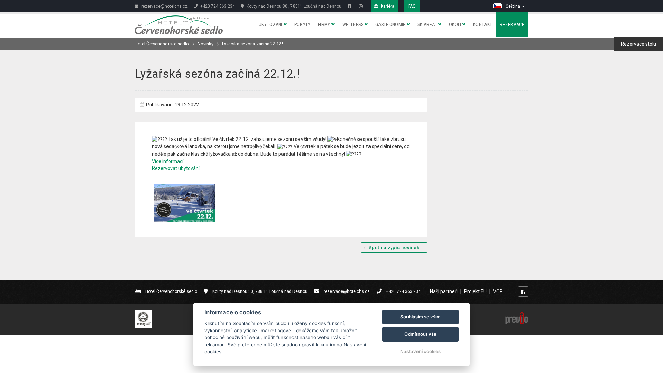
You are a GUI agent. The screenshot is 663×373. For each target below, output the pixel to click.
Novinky (205, 43)
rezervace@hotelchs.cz (164, 6)
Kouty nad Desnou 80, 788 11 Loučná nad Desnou (259, 291)
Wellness (353, 24)
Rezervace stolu (638, 44)
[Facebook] (350, 6)
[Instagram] (361, 6)
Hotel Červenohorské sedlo (162, 43)
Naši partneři (444, 291)
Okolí (455, 24)
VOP (498, 291)
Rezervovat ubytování (176, 168)
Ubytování (271, 24)
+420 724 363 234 (217, 6)
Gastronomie (391, 24)
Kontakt (482, 24)
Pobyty (302, 24)
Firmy (325, 24)
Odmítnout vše (420, 334)
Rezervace (512, 24)
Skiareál (427, 24)
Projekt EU (475, 291)
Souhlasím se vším (420, 316)
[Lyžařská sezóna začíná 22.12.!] (184, 203)
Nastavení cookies (420, 351)
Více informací (167, 161)
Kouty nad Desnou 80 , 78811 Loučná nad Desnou (294, 6)
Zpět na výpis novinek (394, 247)
